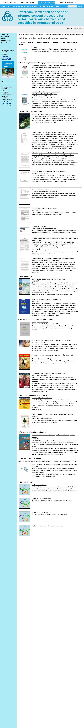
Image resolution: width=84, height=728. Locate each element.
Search (80, 6)
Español (75, 28)
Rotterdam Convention (47, 3)
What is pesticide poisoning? (7, 87)
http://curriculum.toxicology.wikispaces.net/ (50, 454)
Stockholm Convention (68, 3)
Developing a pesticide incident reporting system (7, 98)
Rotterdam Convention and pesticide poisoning (7, 92)
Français (81, 28)
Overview (4, 48)
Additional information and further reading (6, 58)
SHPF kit (4, 54)
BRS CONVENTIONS (10, 3)
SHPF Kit (69, 34)
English (69, 28)
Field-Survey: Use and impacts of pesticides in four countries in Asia (51, 114)
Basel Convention (27, 3)
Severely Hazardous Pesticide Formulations (55, 34)
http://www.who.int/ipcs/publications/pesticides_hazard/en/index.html (52, 295)
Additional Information (77, 34)
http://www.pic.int (73, 461)
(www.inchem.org (36, 409)
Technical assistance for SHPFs (8, 51)
